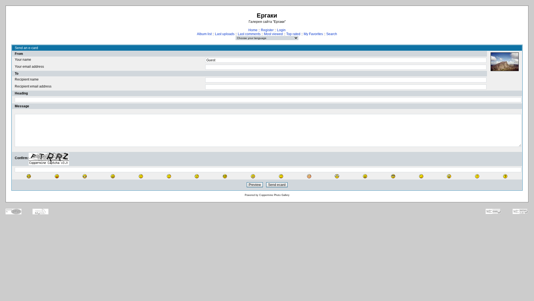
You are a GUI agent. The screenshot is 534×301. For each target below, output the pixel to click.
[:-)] (113, 176)
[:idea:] (449, 176)
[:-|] (141, 176)
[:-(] (169, 176)
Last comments (249, 34)
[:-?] (281, 176)
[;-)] (421, 176)
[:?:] (505, 176)
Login (281, 30)
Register (267, 30)
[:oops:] (309, 176)
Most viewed (273, 34)
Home (253, 30)
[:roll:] (393, 176)
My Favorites (313, 34)
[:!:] (477, 176)
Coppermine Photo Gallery (274, 195)
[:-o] (253, 176)
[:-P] (57, 176)
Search (331, 34)
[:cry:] (197, 176)
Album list (204, 34)
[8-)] (225, 176)
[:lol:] (29, 176)
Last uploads (224, 34)
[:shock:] (337, 176)
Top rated (293, 34)
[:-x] (365, 176)
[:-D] (85, 176)
